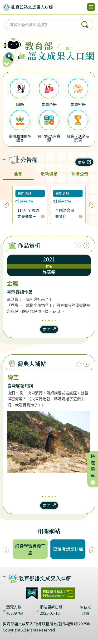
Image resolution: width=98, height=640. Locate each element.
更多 (81, 162)
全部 (18, 173)
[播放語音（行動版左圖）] (13, 48)
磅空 (13, 377)
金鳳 (12, 283)
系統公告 (79, 173)
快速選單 (93, 467)
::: (4, 160)
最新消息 (49, 173)
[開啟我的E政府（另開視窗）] (32, 593)
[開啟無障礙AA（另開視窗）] (58, 593)
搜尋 (84, 24)
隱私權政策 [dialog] (85, 610)
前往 (46, 329)
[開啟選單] (91, 7)
